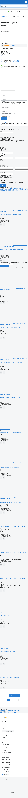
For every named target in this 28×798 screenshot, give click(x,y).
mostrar (3, 180)
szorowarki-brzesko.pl (5, 62)
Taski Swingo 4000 (4, 615)
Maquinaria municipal (14, 710)
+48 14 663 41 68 (15, 61)
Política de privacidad (6, 752)
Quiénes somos (5, 723)
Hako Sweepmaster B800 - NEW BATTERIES (11, 362)
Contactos (4, 728)
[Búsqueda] (26, 6)
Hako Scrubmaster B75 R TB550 (8, 651)
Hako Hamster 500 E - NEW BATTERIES (10, 327)
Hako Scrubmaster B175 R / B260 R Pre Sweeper (12, 249)
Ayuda (3, 726)
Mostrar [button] (10, 56)
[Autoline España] (8, 2)
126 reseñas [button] (12, 45)
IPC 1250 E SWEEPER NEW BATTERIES (10, 293)
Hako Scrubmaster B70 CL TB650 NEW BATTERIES (13, 526)
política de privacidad (5, 122)
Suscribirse (4, 265)
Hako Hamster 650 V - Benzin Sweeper (9, 467)
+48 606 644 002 (15, 60)
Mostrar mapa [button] (24, 77)
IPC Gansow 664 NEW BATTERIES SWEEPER (11, 502)
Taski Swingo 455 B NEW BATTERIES (9, 677)
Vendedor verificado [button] (5, 31)
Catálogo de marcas (6, 759)
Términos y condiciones (7, 750)
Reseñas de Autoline (6, 757)
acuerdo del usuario (18, 122)
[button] (26, 2)
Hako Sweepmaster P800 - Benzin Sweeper (10, 214)
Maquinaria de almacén (5, 710)
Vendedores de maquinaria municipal (8, 712)
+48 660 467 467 (15, 56)
